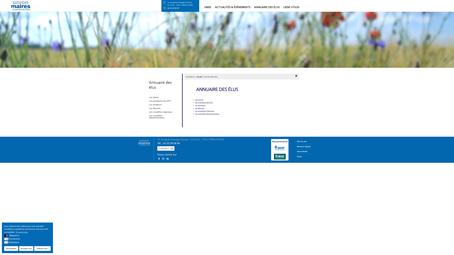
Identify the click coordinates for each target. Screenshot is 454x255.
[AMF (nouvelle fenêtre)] (280, 147)
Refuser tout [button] (42, 248)
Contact (164, 148)
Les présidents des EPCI (160, 101)
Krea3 (299, 156)
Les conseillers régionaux (160, 112)
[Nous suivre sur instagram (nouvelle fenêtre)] (163, 158)
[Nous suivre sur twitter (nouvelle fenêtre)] (168, 158)
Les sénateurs (155, 105)
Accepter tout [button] (26, 248)
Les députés (155, 108)
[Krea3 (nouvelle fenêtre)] (280, 156)
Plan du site (302, 141)
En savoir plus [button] (22, 232)
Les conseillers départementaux (156, 117)
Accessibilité (302, 151)
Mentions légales (304, 146)
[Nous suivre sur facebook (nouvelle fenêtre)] (159, 158)
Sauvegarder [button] (11, 248)
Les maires (154, 97)
